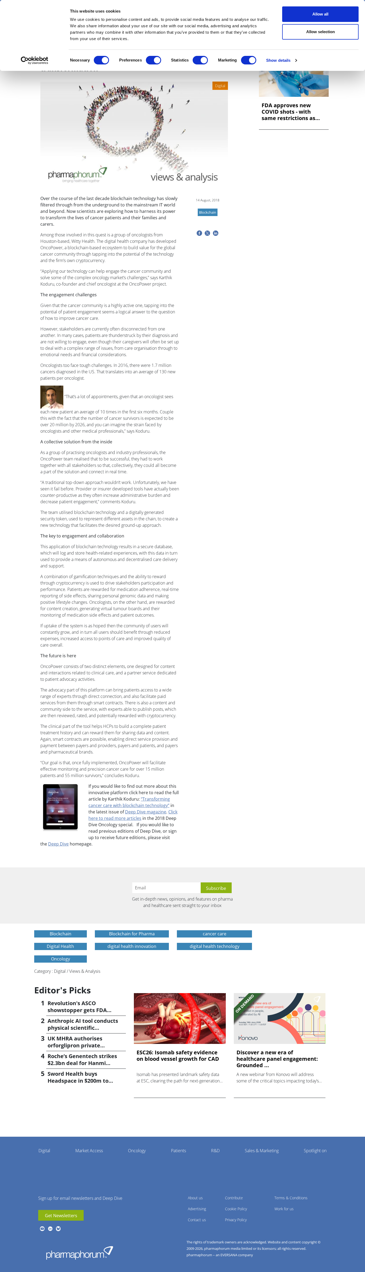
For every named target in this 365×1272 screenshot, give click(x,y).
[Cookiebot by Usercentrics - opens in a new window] (34, 60)
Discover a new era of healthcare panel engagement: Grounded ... (277, 1059)
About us (195, 1197)
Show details (278, 60)
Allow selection (320, 31)
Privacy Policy (236, 1219)
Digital (44, 1151)
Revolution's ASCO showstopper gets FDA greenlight (77, 1010)
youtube (42, 1228)
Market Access (89, 1151)
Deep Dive (58, 844)
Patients (178, 1151)
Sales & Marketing (262, 1151)
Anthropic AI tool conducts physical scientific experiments (83, 1027)
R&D (215, 1151)
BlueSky (58, 1228)
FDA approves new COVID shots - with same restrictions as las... (288, 111)
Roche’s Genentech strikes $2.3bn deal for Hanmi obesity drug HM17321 (82, 1063)
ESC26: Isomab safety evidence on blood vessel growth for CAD (178, 1055)
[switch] (153, 60)
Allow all (320, 14)
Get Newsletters (61, 1216)
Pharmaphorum (79, 1252)
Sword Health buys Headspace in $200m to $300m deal (78, 1080)
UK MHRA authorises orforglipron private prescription (75, 1045)
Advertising (197, 1208)
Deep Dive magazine (145, 812)
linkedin (50, 1228)
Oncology (137, 1151)
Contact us (197, 1219)
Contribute (234, 1197)
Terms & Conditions (291, 1197)
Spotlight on (315, 1151)
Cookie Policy (236, 1208)
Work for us (284, 1208)
